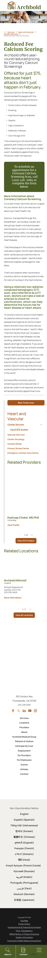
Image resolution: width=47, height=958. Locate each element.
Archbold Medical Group (24, 736)
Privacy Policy (24, 924)
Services (10, 32)
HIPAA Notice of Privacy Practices (24, 934)
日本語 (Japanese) (24, 899)
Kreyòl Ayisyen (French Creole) (23, 865)
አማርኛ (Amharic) (24, 854)
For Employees (24, 759)
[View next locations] (30, 609)
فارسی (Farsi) (24, 888)
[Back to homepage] (5, 32)
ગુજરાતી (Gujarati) (24, 842)
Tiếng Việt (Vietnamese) (24, 825)
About (24, 732)
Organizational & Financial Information (24, 927)
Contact (24, 774)
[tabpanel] (25, 430)
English (24, 813)
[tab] (41, 424)
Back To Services (26, 402)
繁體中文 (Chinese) (24, 836)
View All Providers (26, 540)
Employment (24, 750)
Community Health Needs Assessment (24, 941)
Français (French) (24, 848)
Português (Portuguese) (24, 882)
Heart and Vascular (26, 32)
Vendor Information (24, 937)
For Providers (24, 755)
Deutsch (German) (24, 894)
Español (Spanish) (24, 819)
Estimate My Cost (24, 746)
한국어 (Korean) (24, 831)
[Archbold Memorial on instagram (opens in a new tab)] (35, 710)
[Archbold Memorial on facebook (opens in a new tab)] (12, 710)
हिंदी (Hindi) (24, 859)
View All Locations (24, 615)
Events (24, 764)
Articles (24, 769)
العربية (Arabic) (24, 876)
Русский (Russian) (24, 871)
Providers (24, 727)
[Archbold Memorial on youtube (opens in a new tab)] (29, 710)
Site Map (24, 921)
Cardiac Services (11, 34)
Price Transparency (24, 931)
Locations (24, 722)
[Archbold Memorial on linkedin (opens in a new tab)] (24, 710)
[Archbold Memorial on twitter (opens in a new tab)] (18, 710)
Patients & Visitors (24, 741)
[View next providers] (32, 535)
